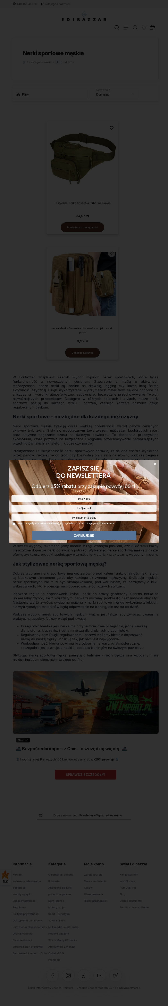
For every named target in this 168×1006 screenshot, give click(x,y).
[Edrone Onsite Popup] (84, 503)
